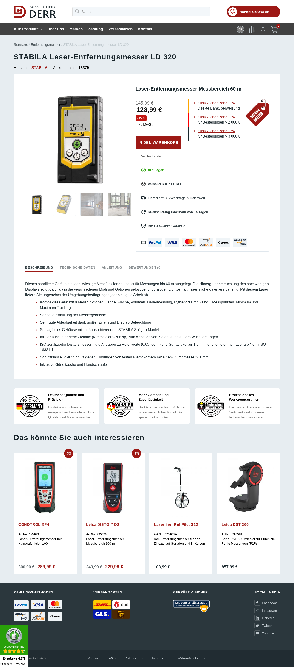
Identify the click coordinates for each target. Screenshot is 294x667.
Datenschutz (134, 658)
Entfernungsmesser (45, 45)
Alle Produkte (26, 29)
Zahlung (95, 29)
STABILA (39, 68)
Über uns (55, 29)
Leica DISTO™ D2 (102, 524)
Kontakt (145, 29)
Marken (76, 29)
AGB (112, 658)
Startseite (21, 45)
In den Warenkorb (158, 143)
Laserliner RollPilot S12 (176, 524)
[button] (25, 138)
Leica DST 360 (235, 524)
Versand (94, 658)
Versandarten (120, 29)
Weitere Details (45, 521)
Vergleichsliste (151, 156)
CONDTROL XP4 (33, 524)
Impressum (160, 658)
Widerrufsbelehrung (192, 658)
